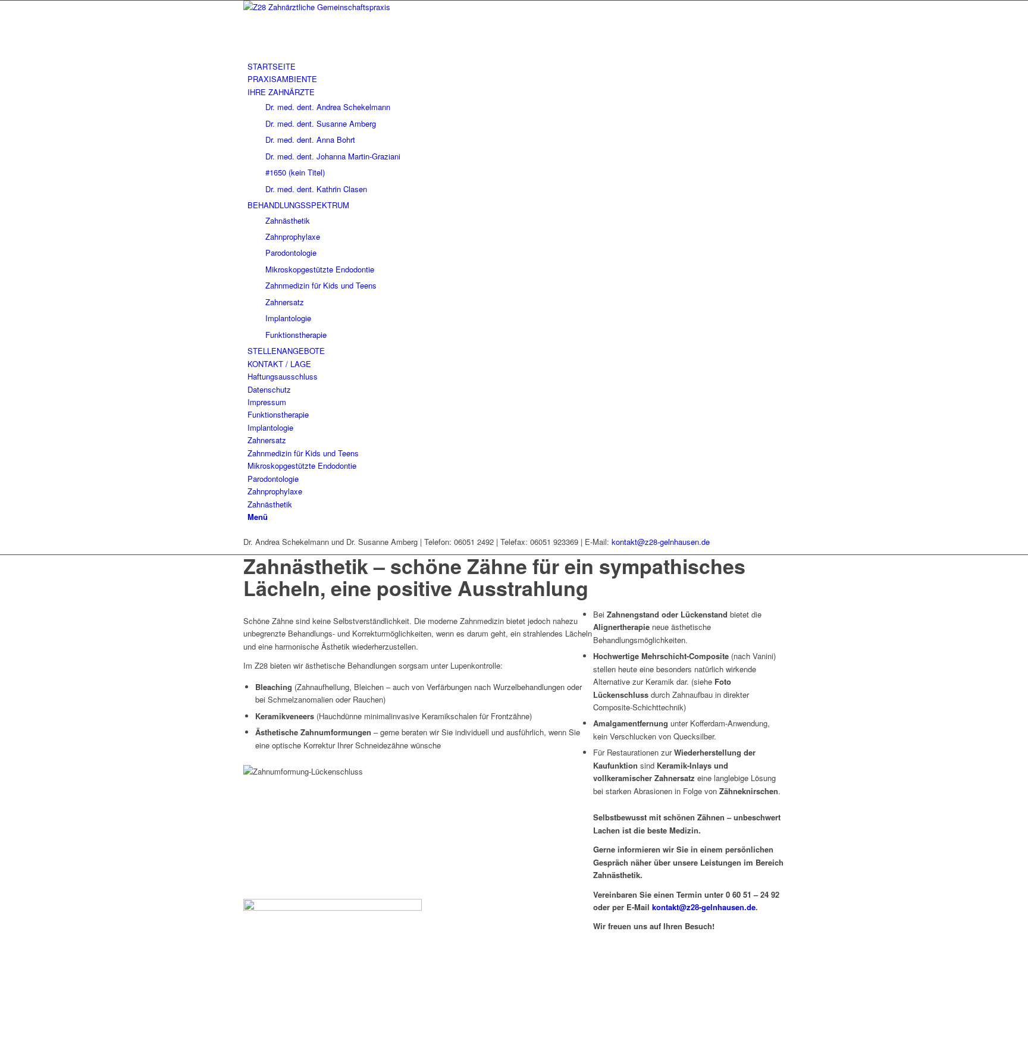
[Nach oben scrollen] (3, 1040)
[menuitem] (516, 66)
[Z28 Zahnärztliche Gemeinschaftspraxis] (332, 6)
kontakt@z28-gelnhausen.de (661, 541)
